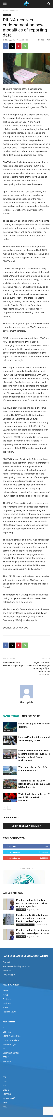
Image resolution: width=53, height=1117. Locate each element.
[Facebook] (5, 46)
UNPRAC (7, 1031)
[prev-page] (4, 808)
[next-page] (9, 808)
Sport (5, 1007)
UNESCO (7, 1094)
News (5, 994)
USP (5, 1081)
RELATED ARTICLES (11, 716)
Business (7, 1003)
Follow (45, 852)
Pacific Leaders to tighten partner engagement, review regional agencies (31, 903)
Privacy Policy (9, 974)
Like (46, 846)
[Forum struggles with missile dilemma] (10, 727)
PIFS (5, 1027)
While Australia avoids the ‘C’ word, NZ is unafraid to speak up (34, 797)
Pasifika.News (9, 1011)
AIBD (5, 1106)
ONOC (6, 1089)
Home (5, 10)
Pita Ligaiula (10, 40)
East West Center (11, 1053)
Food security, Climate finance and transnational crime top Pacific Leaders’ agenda (32, 918)
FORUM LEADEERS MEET (25, 925)
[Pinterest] (18, 46)
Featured (7, 744)
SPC (4, 1085)
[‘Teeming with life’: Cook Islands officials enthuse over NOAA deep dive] (10, 784)
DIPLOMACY (8, 730)
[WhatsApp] (25, 46)
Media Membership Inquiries (17, 966)
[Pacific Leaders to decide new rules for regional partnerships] (8, 934)
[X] (12, 46)
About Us (7, 970)
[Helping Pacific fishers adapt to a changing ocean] (10, 740)
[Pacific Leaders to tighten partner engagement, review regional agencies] (8, 904)
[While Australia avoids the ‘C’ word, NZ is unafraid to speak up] (10, 797)
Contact (6, 962)
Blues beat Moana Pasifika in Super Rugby (13, 664)
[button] (4, 4)
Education (14, 10)
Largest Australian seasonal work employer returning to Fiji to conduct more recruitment (38, 668)
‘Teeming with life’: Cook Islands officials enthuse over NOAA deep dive (34, 784)
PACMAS (7, 1061)
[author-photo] (26, 698)
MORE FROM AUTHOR (31, 716)
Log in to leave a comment (26, 826)
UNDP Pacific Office (12, 1036)
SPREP (6, 1057)
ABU (5, 1102)
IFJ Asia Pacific (9, 1098)
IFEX (5, 1048)
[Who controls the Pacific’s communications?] (10, 770)
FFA (4, 1077)
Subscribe (44, 858)
